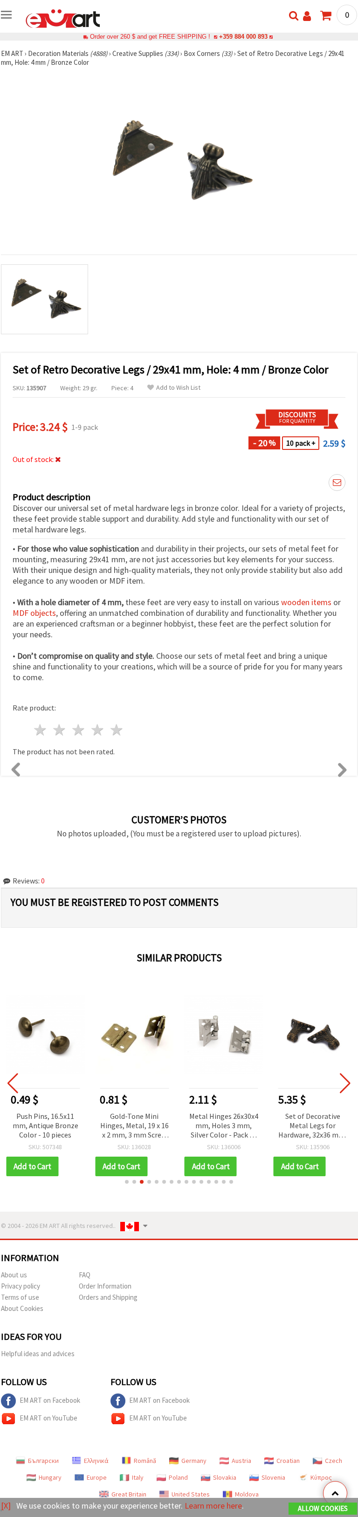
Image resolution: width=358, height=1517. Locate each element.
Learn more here (213, 1505)
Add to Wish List (178, 387)
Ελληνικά (96, 1460)
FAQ (84, 1274)
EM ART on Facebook (50, 1400)
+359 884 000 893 (243, 36)
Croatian (288, 1460)
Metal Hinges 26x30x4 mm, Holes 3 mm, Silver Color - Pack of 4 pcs (223, 1126)
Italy (138, 1477)
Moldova (247, 1494)
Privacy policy (20, 1286)
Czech (333, 1460)
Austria (241, 1460)
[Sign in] (307, 16)
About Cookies (22, 1308)
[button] (127, 1182)
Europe (97, 1477)
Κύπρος (321, 1477)
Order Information (105, 1286)
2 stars (59, 729)
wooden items (306, 602)
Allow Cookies (323, 1508)
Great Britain (128, 1494)
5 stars (116, 729)
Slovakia (224, 1477)
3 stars (79, 729)
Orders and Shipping (108, 1297)
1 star (40, 729)
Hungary (50, 1477)
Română (145, 1460)
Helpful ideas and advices (38, 1353)
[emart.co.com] (63, 18)
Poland (178, 1477)
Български (43, 1460)
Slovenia (273, 1477)
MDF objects (34, 612)
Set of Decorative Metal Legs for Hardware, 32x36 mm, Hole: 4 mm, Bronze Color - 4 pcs (312, 1126)
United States (191, 1494)
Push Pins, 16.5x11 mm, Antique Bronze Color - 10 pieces (45, 1125)
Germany (194, 1460)
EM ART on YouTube (48, 1418)
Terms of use (20, 1297)
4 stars (97, 729)
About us (14, 1274)
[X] (6, 1505)
